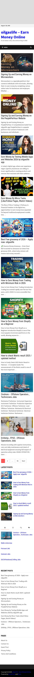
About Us (4, 640)
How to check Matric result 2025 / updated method (22, 504)
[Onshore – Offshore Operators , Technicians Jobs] (6, 533)
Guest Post (5, 647)
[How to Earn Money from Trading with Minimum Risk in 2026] (6, 483)
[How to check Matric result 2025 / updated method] (6, 504)
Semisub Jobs (5, 554)
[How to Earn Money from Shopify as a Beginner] (6, 493)
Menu (6, 47)
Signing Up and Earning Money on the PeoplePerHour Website (16, 117)
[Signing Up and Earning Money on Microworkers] (6, 514)
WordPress (11, 674)
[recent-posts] (13, 527)
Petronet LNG (5, 548)
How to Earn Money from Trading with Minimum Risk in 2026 (16, 281)
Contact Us (5, 644)
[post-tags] (29, 527)
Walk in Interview (6, 543)
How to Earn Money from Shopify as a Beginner (21, 494)
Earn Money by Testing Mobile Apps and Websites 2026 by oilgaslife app (17, 159)
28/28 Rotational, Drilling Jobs (11, 560)
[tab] (5, 527)
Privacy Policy (5, 650)
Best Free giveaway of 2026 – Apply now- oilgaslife (22, 473)
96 (17, 461)
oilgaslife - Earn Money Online (21, 672)
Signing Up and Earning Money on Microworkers (23, 515)
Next (23, 461)
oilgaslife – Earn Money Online (15, 34)
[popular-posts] (5, 527)
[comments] (21, 527)
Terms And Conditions (8, 654)
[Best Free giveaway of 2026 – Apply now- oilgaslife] (6, 472)
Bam (19, 674)
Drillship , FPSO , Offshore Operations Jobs (12, 439)
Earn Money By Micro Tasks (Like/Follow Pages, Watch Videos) (16, 199)
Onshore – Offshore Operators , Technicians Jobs (15, 395)
